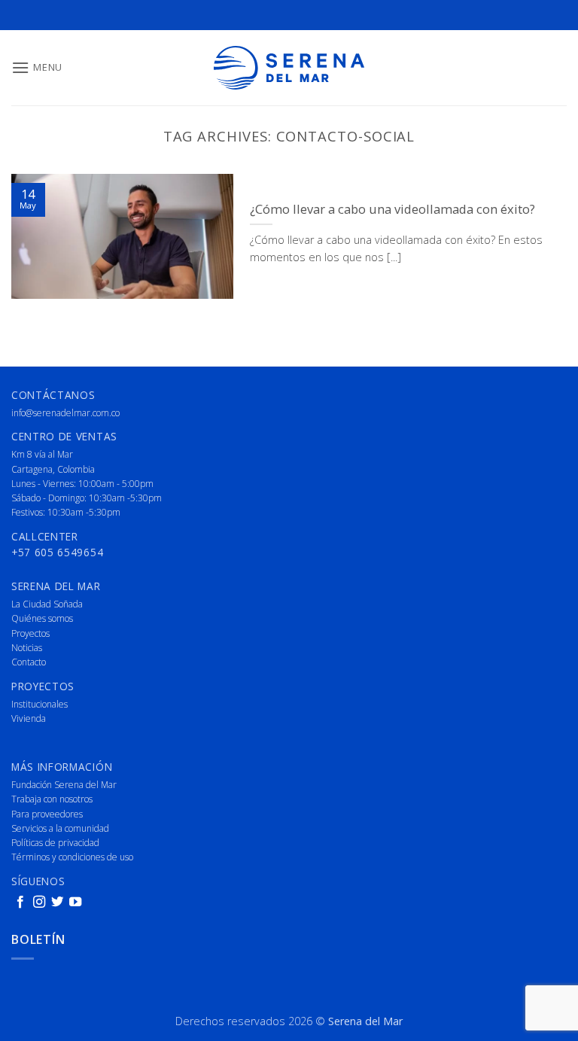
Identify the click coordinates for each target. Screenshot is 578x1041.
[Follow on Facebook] (20, 902)
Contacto (28, 662)
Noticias (26, 647)
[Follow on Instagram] (39, 902)
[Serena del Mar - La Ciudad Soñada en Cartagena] (289, 68)
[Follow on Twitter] (57, 902)
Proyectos (30, 633)
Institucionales (39, 704)
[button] (36, 67)
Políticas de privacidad (55, 842)
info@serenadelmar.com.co (65, 412)
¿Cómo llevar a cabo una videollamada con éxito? (392, 209)
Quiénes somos (42, 618)
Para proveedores (47, 814)
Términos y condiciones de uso (72, 857)
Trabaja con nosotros (52, 799)
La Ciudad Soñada (47, 604)
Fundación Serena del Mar (64, 784)
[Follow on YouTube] (75, 902)
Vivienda (28, 718)
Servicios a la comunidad (60, 828)
